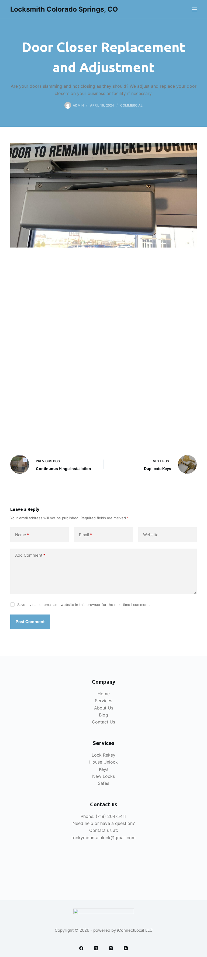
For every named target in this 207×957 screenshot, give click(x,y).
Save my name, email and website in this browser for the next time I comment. (83, 604)
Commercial (131, 105)
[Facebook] (81, 948)
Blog (103, 715)
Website (150, 534)
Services (103, 700)
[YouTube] (126, 948)
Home (104, 693)
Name (22, 534)
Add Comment (30, 555)
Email (85, 534)
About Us (103, 708)
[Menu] (194, 9)
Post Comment (30, 621)
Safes (103, 783)
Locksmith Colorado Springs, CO (64, 9)
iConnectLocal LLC (135, 930)
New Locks (103, 776)
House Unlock (103, 762)
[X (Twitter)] (96, 948)
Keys (103, 769)
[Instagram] (111, 948)
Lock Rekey (103, 755)
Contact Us (103, 722)
